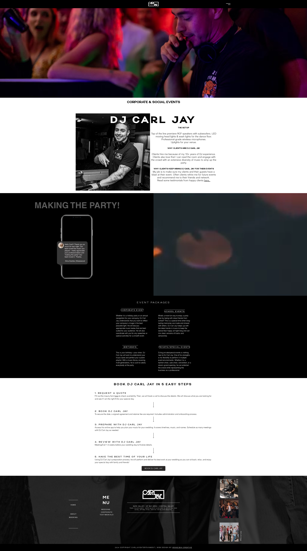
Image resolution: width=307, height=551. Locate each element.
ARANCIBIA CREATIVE (182, 547)
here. (207, 180)
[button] (228, 4)
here (116, 396)
